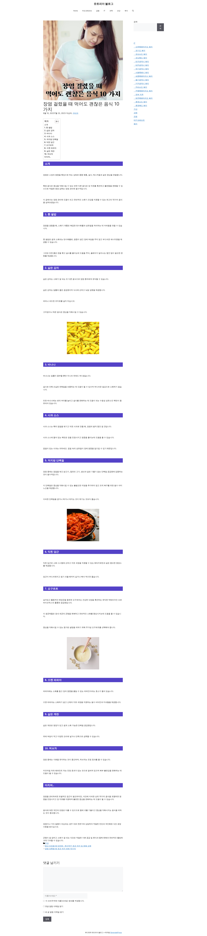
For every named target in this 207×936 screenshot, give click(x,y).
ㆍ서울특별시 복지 (141, 72)
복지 (126, 11)
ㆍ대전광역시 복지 (141, 65)
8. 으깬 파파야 (50, 148)
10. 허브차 (48, 154)
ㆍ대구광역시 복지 (141, 61)
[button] (133, 11)
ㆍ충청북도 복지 (140, 105)
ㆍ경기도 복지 (139, 50)
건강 (118, 11)
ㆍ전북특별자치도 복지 (143, 91)
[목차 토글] (55, 121)
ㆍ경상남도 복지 (140, 54)
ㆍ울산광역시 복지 (141, 80)
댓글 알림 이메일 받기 (54, 906)
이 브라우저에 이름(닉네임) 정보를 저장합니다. (64, 901)
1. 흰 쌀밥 (48, 127)
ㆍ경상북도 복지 (140, 58)
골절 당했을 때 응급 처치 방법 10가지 (60, 849)
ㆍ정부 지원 (138, 94)
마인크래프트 (87, 11)
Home (75, 11)
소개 (46, 125)
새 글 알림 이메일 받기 (54, 912)
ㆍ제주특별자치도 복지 (143, 98)
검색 (135, 22)
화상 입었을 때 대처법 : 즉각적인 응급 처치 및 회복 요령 (68, 846)
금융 (97, 11)
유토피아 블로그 (103, 3)
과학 (111, 11)
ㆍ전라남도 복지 (140, 87)
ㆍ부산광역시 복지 (141, 69)
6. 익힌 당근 (49, 142)
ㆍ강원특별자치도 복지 (143, 47)
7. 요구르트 (49, 145)
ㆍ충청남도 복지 (140, 102)
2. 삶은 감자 (49, 130)
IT (104, 11)
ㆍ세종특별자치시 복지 (143, 76)
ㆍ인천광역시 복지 (141, 83)
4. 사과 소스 (49, 136)
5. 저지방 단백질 (51, 139)
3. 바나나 (48, 133)
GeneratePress (116, 932)
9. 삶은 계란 (49, 151)
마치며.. (47, 157)
